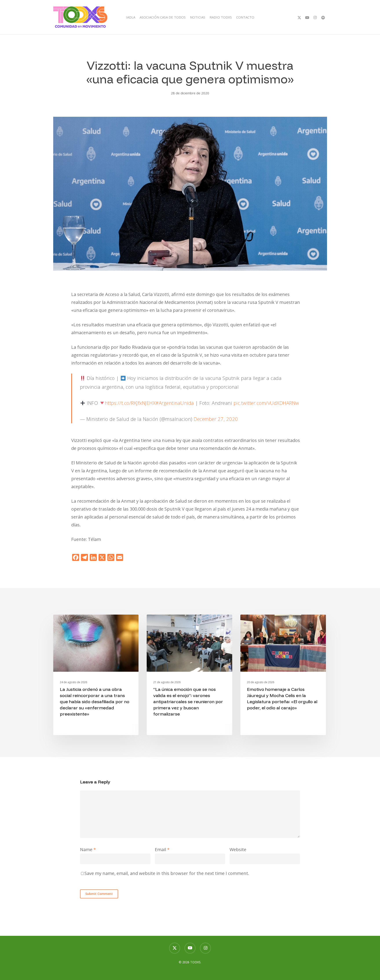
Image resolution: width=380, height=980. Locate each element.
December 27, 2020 (216, 419)
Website (238, 849)
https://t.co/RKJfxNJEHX (130, 403)
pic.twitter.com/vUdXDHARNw (266, 403)
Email (162, 849)
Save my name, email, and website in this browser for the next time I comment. (166, 873)
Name (88, 849)
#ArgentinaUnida (174, 403)
